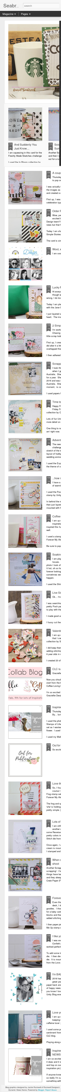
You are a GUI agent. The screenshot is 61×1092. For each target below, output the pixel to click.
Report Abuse (51, 1089)
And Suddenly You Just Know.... (25, 146)
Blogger (41, 1089)
